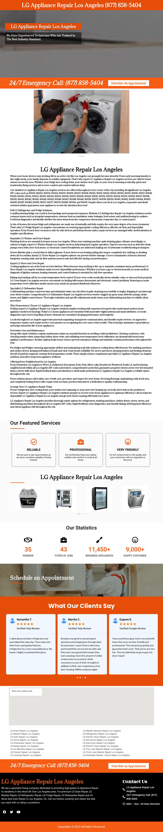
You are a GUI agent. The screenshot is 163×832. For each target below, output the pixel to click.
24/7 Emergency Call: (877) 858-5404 (56, 82)
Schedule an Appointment (42, 577)
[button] (79, 156)
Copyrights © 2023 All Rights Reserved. (81, 826)
